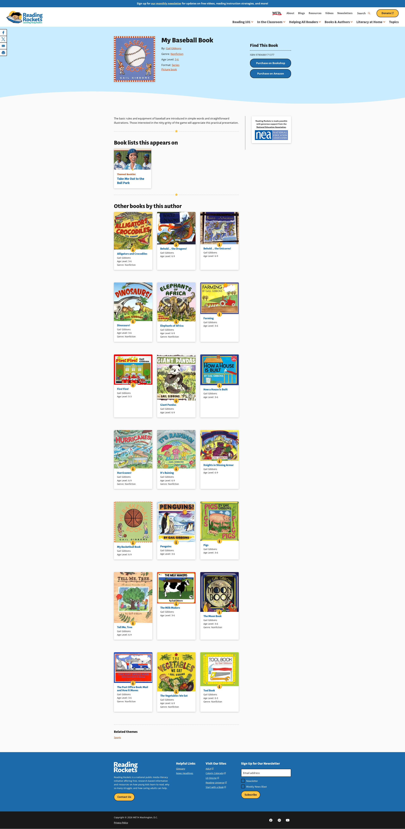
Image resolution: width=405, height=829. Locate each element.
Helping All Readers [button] (303, 22)
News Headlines (184, 773)
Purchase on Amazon (270, 73)
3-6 (177, 59)
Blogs (301, 13)
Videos (329, 13)
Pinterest (279, 820)
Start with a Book (216, 787)
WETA (277, 13)
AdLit (209, 768)
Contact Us (124, 797)
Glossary (180, 768)
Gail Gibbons (173, 48)
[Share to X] (3, 39)
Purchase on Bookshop (270, 63)
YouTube (287, 820)
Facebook (270, 820)
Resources (315, 13)
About (290, 13)
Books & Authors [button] (337, 22)
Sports (117, 737)
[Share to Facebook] (3, 32)
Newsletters (344, 13)
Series (175, 65)
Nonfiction (177, 54)
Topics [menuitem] (394, 22)
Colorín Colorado (216, 773)
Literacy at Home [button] (369, 22)
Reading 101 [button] (241, 22)
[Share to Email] (3, 45)
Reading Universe (216, 782)
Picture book (169, 69)
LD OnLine (212, 777)
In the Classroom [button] (269, 22)
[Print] (3, 52)
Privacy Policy (121, 822)
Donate (390, 14)
